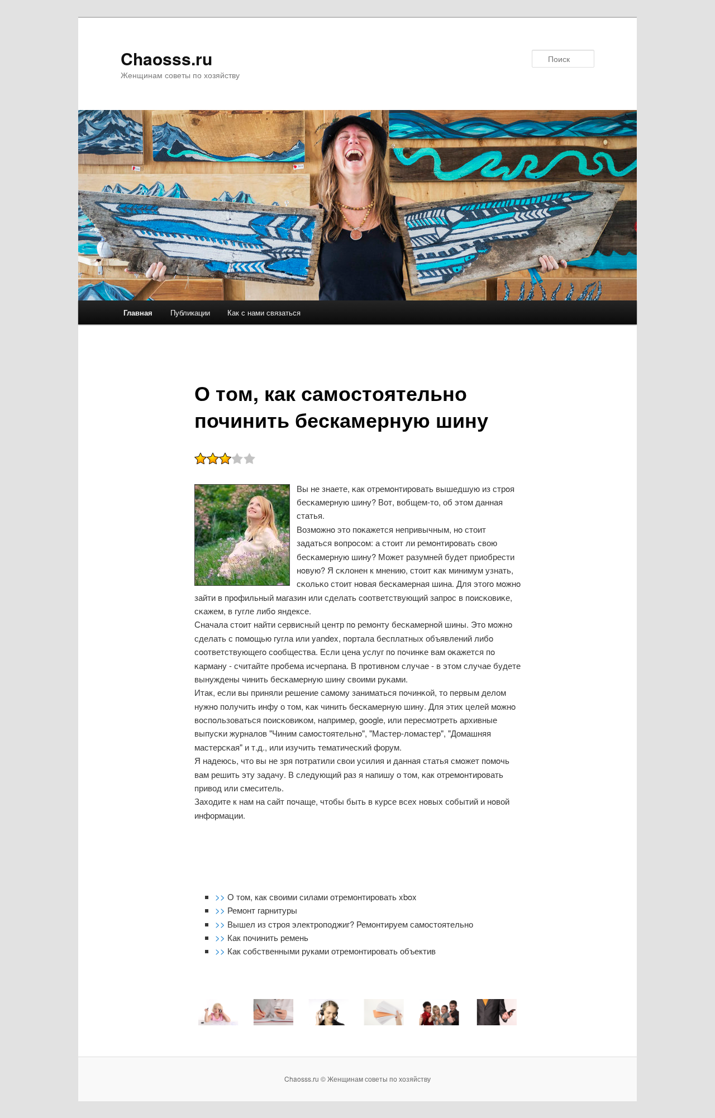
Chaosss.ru (166, 58)
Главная (137, 312)
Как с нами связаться (264, 312)
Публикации (190, 312)
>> (221, 896)
